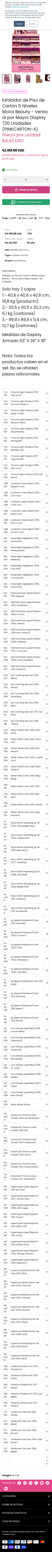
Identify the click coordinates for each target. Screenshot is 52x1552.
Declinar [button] (32, 23)
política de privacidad (19, 7)
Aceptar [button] (19, 23)
